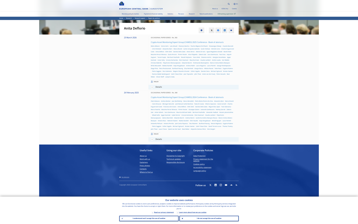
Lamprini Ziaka (170, 77)
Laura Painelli (211, 65)
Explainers (144, 162)
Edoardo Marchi (187, 63)
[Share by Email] (231, 30)
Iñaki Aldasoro (155, 101)
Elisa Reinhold (188, 68)
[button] (232, 4)
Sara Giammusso (213, 54)
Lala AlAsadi (173, 46)
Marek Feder (227, 51)
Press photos (145, 166)
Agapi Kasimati (165, 115)
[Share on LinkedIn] (224, 30)
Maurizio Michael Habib (183, 112)
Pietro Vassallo (221, 74)
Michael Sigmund (216, 71)
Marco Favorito (155, 109)
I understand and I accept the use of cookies (149, 218)
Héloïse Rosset (208, 68)
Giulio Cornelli (221, 104)
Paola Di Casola (199, 104)
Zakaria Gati (202, 54)
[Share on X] (211, 30)
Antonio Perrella (169, 123)
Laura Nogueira (201, 65)
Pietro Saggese (156, 71)
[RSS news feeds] (236, 185)
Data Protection (199, 156)
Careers (234, 8)
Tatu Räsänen (193, 123)
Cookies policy (199, 164)
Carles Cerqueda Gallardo (191, 49)
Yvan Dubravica (226, 106)
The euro (181, 14)
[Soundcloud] (231, 185)
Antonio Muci (162, 120)
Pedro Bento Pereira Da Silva (204, 101)
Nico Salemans (167, 71)
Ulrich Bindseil (156, 49)
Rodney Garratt (220, 109)
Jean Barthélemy (177, 101)
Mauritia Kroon (194, 60)
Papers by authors (154, 18)
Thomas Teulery (228, 126)
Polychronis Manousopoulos (172, 63)
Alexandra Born (167, 49)
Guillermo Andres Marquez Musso (206, 118)
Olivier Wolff (160, 77)
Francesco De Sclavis (169, 106)
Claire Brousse (156, 104)
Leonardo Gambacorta (208, 109)
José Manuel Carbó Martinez (184, 104)
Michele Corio (215, 49)
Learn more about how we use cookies (192, 212)
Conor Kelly (161, 60)
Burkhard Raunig (177, 68)
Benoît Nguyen (216, 120)
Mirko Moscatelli (156, 65)
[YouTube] (226, 185)
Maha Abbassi (155, 46)
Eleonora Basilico (184, 46)
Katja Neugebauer (179, 65)
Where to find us (146, 172)
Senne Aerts (165, 46)
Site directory (125, 177)
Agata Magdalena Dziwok (214, 51)
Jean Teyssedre (188, 74)
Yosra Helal (196, 57)
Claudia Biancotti (228, 46)
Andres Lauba (216, 60)
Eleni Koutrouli (183, 60)
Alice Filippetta (192, 54)
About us (215, 8)
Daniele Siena (205, 71)
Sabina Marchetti (167, 118)
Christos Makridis (156, 63)
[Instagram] (221, 185)
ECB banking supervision (225, 14)
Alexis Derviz (191, 51)
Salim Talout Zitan (176, 74)
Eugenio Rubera (228, 68)
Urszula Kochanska (172, 60)
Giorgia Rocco (198, 68)
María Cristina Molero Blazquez (220, 63)
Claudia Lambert (205, 60)
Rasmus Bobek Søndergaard (161, 74)
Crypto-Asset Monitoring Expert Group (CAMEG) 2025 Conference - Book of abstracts (187, 42)
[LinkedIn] (215, 185)
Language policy (199, 171)
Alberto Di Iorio (200, 51)
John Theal (197, 74)
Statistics (170, 14)
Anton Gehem (159, 112)
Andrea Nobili (190, 65)
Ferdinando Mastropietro (201, 63)
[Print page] (201, 30)
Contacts (143, 169)
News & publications (206, 14)
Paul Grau (222, 54)
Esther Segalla (195, 71)
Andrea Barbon (166, 101)
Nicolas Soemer (228, 71)
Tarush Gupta (161, 57)
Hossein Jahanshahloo (226, 112)
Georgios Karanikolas (219, 57)
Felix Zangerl (211, 129)
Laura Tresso (163, 129)
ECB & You (225, 8)
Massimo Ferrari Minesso (159, 54)
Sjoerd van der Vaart (174, 129)
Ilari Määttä (225, 60)
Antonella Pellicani (156, 123)
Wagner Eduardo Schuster (181, 71)
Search (228, 4)
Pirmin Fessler (182, 54)
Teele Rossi (218, 68)
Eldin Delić (168, 51)
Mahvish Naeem (172, 120)
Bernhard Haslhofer (173, 57)
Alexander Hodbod (212, 112)
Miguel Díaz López (214, 106)
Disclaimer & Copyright (176, 156)
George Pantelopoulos (224, 65)
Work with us (145, 159)
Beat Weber (185, 129)
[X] (210, 185)
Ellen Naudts (194, 120)
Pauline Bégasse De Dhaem (199, 46)
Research (192, 14)
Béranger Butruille (168, 104)
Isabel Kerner (176, 115)
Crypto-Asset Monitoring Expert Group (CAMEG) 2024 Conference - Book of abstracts (187, 97)
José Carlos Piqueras (181, 123)
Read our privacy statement (164, 212)
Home (121, 18)
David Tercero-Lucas (215, 126)
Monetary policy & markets (130, 14)
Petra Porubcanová (165, 68)
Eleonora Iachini (206, 57)
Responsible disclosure (176, 162)
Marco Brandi (178, 49)
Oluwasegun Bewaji (215, 46)
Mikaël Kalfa (156, 115)
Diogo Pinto (154, 68)
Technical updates (174, 159)
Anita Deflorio (160, 51)
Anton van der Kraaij (208, 74)
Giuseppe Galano (194, 109)
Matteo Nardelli (167, 65)
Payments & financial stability (153, 14)
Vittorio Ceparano (210, 104)
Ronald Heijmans (186, 57)
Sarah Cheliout (205, 49)
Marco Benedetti (188, 101)
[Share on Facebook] (218, 30)
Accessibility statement (202, 167)
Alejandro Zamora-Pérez (198, 129)
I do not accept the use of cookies (209, 218)
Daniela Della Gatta (179, 51)
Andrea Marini (189, 118)
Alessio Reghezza (216, 123)
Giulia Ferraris (172, 54)
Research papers (140, 18)
